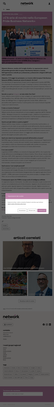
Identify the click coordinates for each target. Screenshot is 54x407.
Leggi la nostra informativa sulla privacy (17, 204)
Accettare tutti (42, 210)
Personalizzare (22, 210)
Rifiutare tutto (32, 210)
